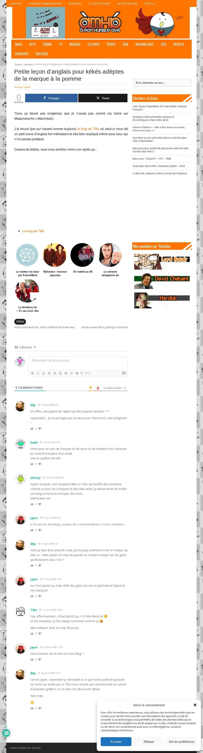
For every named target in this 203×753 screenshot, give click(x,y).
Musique (74, 44)
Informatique (144, 44)
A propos (15, 3)
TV (60, 44)
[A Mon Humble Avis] (101, 23)
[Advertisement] (164, 208)
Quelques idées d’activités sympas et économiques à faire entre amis (153, 118)
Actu (32, 44)
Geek (125, 44)
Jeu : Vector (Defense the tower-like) (44, 327)
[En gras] (32, 373)
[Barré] (49, 373)
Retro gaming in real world (104, 327)
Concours (22, 53)
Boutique (42, 53)
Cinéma (47, 44)
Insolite (178, 44)
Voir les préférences (181, 741)
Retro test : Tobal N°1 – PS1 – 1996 (152, 158)
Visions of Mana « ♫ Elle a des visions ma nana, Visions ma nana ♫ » (159, 129)
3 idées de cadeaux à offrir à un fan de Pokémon (160, 173)
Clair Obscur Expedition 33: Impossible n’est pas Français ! (160, 108)
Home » (19, 64)
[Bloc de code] (71, 373)
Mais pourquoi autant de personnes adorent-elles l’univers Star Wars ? (161, 150)
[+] (87, 372)
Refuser (149, 741)
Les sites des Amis (127, 3)
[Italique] (38, 373)
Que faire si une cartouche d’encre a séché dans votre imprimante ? (159, 139)
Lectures (94, 44)
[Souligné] (43, 373)
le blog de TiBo (88, 128)
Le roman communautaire (45, 3)
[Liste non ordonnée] (60, 373)
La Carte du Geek (99, 3)
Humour (18, 87)
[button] (195, 705)
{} (82, 372)
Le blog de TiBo (33, 231)
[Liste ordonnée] (54, 373)
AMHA (18, 44)
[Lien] (77, 373)
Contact (150, 3)
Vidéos (111, 44)
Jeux (163, 44)
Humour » (29, 64)
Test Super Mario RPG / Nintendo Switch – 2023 (159, 166)
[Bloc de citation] (66, 373)
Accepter (116, 741)
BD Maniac (75, 3)
